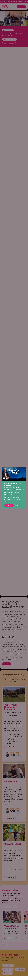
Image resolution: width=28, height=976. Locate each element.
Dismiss (17, 505)
